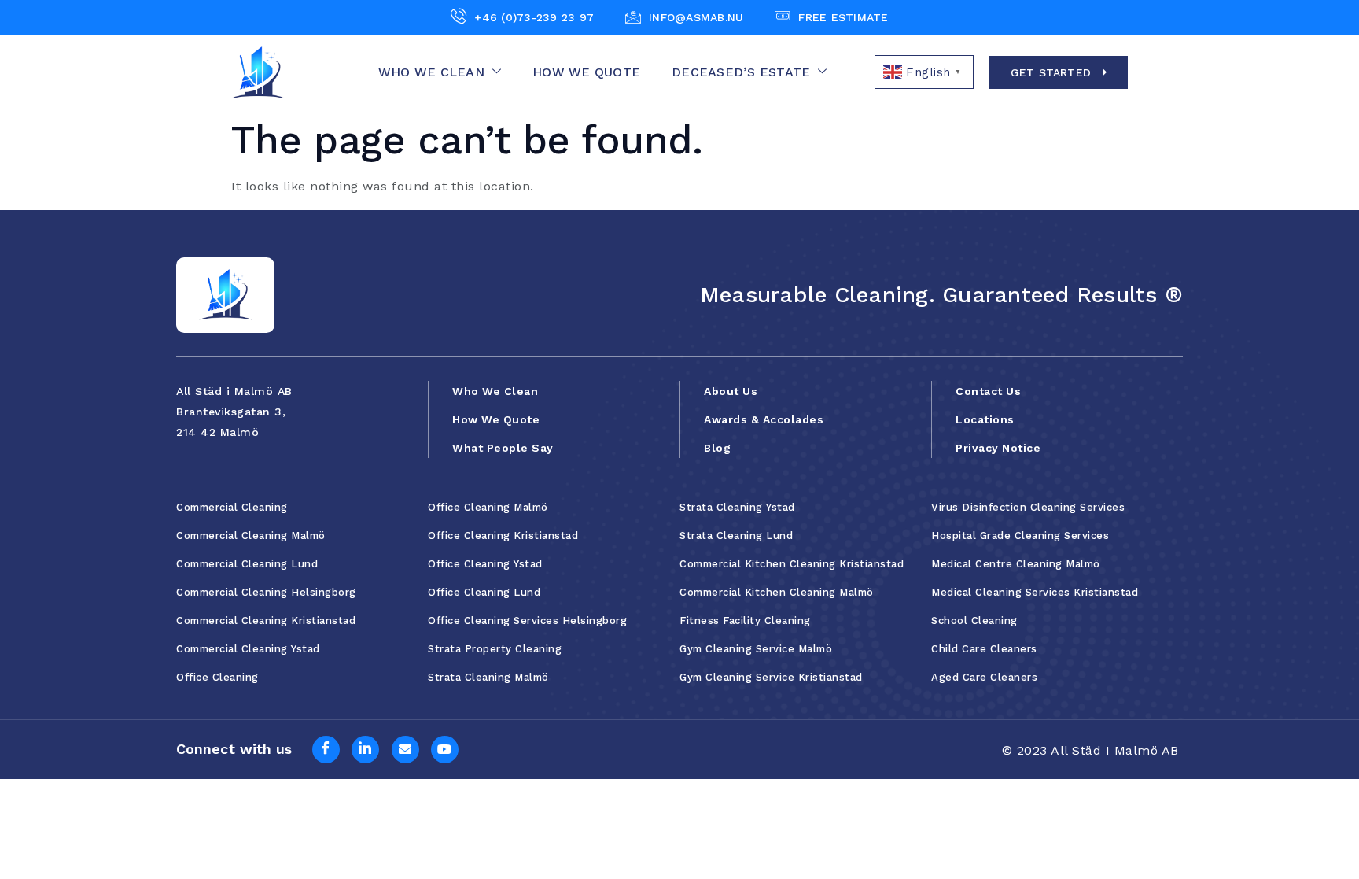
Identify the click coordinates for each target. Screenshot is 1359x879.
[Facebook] (326, 749)
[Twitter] (405, 749)
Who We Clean (431, 72)
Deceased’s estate (741, 72)
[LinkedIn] (365, 749)
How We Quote (586, 72)
